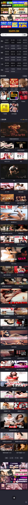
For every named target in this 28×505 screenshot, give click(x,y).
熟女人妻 (7, 48)
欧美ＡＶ (19, 46)
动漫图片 (25, 57)
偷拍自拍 (13, 51)
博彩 (2, 41)
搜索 (25, 34)
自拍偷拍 (13, 46)
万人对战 (19, 40)
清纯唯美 (13, 60)
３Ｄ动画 (25, 46)
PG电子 (7, 40)
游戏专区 (25, 40)
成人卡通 (19, 51)
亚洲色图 (13, 57)
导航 (2, 70)
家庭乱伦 (13, 63)
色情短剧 (13, 71)
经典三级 (13, 54)
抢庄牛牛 (25, 42)
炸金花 (12, 42)
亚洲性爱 (7, 51)
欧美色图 (19, 57)
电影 (2, 52)
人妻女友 (19, 63)
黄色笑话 (19, 65)
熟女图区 (19, 60)
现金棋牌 (19, 42)
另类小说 (13, 65)
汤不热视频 (24, 69)
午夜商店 (13, 69)
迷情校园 (7, 65)
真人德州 (13, 40)
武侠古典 (25, 63)
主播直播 (19, 48)
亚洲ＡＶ (7, 46)
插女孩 (6, 69)
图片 (2, 58)
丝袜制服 (13, 48)
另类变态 (25, 54)
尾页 (21, 458)
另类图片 (25, 60)
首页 (7, 458)
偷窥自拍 (7, 57)
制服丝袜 (7, 54)
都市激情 (7, 63)
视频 (2, 47)
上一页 (11, 458)
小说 (2, 64)
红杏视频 (7, 71)
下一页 (16, 458)
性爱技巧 (25, 65)
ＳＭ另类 (25, 48)
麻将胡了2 (7, 42)
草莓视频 (19, 69)
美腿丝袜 (7, 60)
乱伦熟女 (19, 54)
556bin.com (14, 31)
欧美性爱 (25, 51)
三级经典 (3, 119)
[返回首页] (26, 502)
